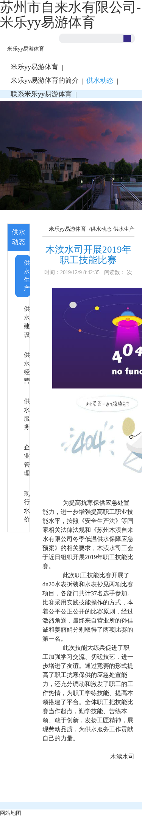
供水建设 (27, 321)
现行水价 (27, 506)
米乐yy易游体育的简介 (45, 80)
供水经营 (27, 367)
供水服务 (27, 414)
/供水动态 (99, 229)
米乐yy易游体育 (25, 49)
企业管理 (27, 460)
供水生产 (27, 275)
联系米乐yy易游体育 (41, 94)
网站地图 (10, 813)
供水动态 (100, 80)
